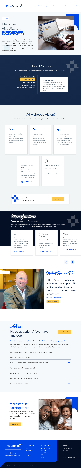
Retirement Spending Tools (25, 88)
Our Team (65, 6)
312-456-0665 (66, 454)
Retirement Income (28, 85)
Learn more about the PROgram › (27, 182)
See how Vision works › (70, 249)
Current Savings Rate (27, 76)
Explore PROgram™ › (45, 251)
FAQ (42, 455)
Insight (28, 455)
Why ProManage (42, 6)
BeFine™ (28, 448)
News (42, 457)
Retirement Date (29, 82)
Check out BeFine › (19, 251)
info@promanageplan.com (69, 457)
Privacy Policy (40, 465)
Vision (28, 452)
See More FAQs (64, 332)
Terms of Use (30, 465)
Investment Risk (27, 79)
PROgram (28, 450)
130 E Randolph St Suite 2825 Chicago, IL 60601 (67, 450)
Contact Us (75, 6)
